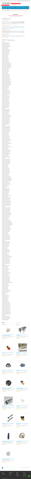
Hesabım (24, 473)
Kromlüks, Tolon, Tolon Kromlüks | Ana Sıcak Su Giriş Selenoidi (22, 388)
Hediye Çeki (17, 474)
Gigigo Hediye (6, 478)
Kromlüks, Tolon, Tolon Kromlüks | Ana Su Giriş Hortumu (8, 406)
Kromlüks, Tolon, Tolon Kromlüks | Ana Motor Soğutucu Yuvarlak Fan (7, 388)
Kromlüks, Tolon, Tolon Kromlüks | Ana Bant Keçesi (22, 353)
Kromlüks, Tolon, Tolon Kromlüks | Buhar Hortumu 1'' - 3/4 (8, 423)
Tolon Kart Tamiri (23, 6)
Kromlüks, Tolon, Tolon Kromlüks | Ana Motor (22, 370)
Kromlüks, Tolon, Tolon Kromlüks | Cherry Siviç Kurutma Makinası (8, 459)
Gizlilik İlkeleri (3, 474)
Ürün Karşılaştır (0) (18, 322)
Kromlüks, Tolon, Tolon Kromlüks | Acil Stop (7, 353)
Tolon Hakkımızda (8, 6)
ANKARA (4, 478)
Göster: (17, 324)
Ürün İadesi (10, 474)
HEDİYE (2, 478)
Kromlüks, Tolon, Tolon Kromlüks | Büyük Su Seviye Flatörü (22, 441)
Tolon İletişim (9, 8)
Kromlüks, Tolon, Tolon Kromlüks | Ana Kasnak (7, 370)
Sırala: (3, 324)
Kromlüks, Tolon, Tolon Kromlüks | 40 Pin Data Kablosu (22, 335)
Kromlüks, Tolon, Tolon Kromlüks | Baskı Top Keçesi (22, 406)
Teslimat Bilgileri (3, 473)
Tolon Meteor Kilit (5, 8)
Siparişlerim (24, 474)
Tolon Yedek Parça (18, 6)
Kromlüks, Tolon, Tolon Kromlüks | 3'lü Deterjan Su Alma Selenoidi (7, 335)
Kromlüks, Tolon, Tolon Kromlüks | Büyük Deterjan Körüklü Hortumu (8, 441)
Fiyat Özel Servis (20, 36)
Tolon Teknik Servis (13, 6)
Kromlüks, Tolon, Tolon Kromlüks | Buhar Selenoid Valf (22, 423)
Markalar (17, 473)
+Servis (4, 6)
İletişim (10, 473)
